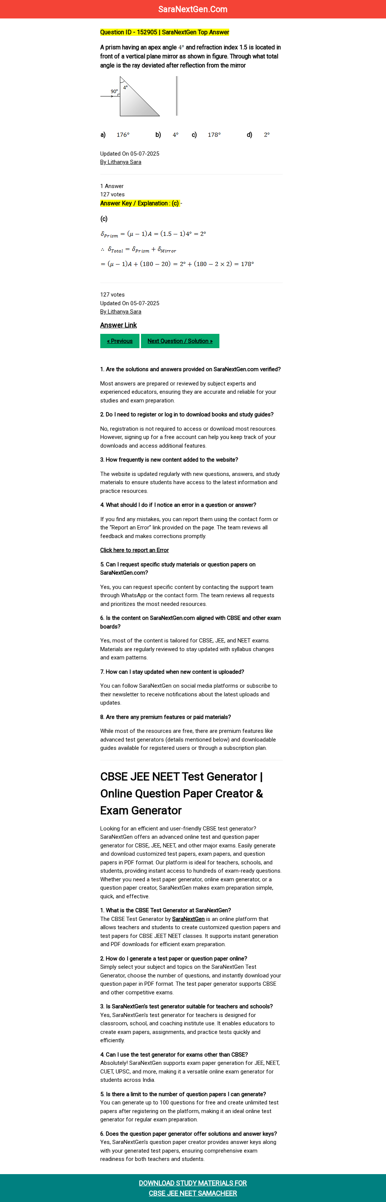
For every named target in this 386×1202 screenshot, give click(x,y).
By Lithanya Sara (120, 162)
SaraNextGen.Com (193, 9)
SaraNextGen (188, 919)
